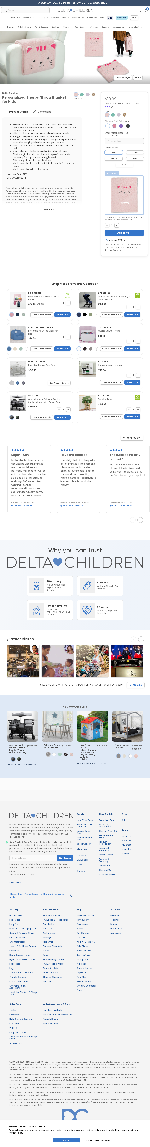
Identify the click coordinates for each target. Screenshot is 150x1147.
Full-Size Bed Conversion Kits (57, 1014)
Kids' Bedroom (24, 27)
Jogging (114, 919)
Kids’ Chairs (48, 941)
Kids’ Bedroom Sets (52, 915)
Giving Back (82, 859)
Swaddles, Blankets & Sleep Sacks (23, 993)
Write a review (131, 437)
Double (114, 924)
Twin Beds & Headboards (55, 919)
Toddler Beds (49, 924)
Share (138, 77)
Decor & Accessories (19, 955)
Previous (133, 520)
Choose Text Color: (118, 121)
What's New (92, 17)
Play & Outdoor (41, 27)
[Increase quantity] (116, 225)
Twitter (125, 853)
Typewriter (113, 158)
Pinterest (126, 844)
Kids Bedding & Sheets (54, 959)
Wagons (67, 27)
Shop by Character (52, 977)
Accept (66, 1140)
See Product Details (41, 314)
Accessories (118, 27)
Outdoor (81, 937)
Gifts (102, 17)
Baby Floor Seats (17, 1032)
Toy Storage (83, 933)
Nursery (10, 27)
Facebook (127, 840)
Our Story (81, 855)
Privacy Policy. (16, 1132)
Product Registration (105, 842)
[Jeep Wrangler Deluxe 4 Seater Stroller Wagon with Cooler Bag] (22, 726)
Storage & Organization (21, 972)
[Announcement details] (71, 896)
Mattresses (93, 27)
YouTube (126, 849)
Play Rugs (81, 963)
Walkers (13, 1027)
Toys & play (83, 919)
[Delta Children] (41, 816)
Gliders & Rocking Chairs (21, 933)
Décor (46, 950)
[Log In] (139, 10)
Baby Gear (79, 27)
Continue (65, 858)
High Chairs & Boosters (20, 1019)
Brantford (135, 152)
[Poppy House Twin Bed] (127, 726)
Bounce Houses (84, 968)
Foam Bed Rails (50, 968)
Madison (114, 152)
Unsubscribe (15, 882)
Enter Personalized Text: (117, 134)
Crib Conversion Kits (19, 981)
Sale (134, 17)
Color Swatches (107, 874)
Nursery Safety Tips (84, 832)
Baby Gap (14, 924)
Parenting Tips (77, 17)
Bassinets (14, 950)
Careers (81, 871)
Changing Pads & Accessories (18, 986)
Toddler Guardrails (52, 1010)
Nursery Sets (15, 915)
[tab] (16, 111)
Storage (47, 937)
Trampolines (83, 959)
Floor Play (81, 977)
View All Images (122, 77)
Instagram (127, 836)
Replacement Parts (106, 836)
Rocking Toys (83, 955)
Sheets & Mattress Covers (22, 946)
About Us (14, 17)
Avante (135, 158)
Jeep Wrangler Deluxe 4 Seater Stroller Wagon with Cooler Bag (17, 749)
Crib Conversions (58, 17)
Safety (26, 17)
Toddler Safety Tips (84, 838)
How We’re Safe (85, 820)
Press (79, 864)
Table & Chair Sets (52, 946)
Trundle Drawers (17, 977)
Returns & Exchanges (104, 860)
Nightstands (49, 933)
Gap (110, 17)
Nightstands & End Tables (22, 959)
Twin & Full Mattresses (54, 963)
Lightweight (116, 928)
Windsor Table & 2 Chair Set (52, 746)
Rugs (11, 968)
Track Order (105, 865)
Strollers (55, 27)
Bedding (105, 27)
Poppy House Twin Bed (122, 746)
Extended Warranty (104, 849)
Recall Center (84, 843)
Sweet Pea (124, 165)
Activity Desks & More (88, 941)
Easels (80, 928)
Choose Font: (111, 148)
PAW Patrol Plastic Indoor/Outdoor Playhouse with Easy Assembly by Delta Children (88, 752)
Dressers (47, 928)
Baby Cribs (14, 919)
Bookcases (14, 963)
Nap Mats (48, 981)
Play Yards (14, 1023)
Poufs (79, 990)
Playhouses (82, 924)
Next (140, 520)
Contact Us (105, 870)
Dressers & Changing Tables (23, 928)
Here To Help (39, 17)
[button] (93, 94)
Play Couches (84, 950)
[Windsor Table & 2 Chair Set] (57, 726)
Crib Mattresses (17, 941)
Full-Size (114, 915)
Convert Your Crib (108, 831)
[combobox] (25, 10)
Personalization (135, 27)
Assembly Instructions (105, 825)
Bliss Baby (121, 17)
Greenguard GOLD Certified (86, 825)
